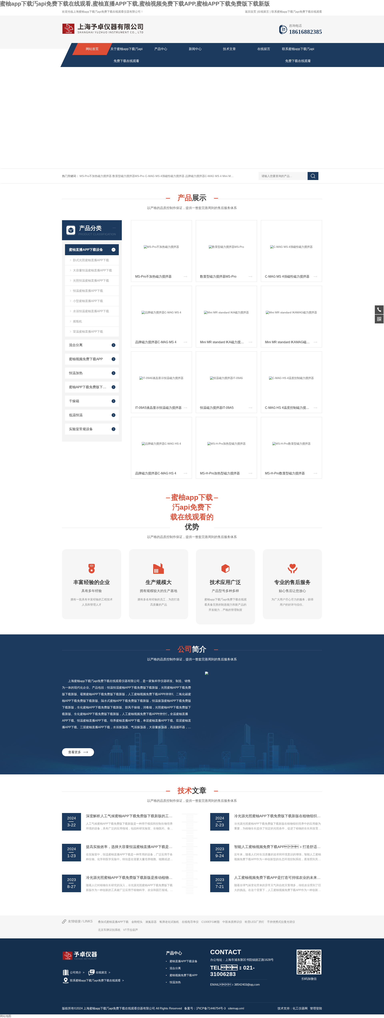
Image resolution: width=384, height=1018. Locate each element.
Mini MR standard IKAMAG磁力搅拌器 (292, 342)
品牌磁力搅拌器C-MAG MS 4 (203, 176)
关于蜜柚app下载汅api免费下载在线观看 (126, 55)
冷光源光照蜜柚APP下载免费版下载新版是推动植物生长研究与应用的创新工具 (149, 878)
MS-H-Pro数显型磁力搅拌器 (285, 473)
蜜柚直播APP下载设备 (86, 250)
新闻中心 (195, 49)
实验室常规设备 (81, 429)
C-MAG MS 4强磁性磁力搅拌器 (164, 176)
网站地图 (5, 1016)
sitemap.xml (236, 1008)
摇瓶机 (77, 321)
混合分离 (76, 345)
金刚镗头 (137, 921)
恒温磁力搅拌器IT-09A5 (217, 407)
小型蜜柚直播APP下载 (88, 301)
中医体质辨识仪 (232, 921)
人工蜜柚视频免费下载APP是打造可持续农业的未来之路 (279, 878)
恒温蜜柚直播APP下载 (88, 290)
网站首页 (92, 49)
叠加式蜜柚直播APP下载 (113, 921)
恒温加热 (76, 373)
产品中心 (160, 49)
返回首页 (250, 11)
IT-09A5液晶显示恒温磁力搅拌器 (158, 407)
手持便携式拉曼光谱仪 (281, 921)
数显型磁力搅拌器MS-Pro (128, 176)
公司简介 (75, 972)
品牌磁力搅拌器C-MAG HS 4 (155, 473)
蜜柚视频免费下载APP (86, 359)
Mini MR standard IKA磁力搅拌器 (223, 342)
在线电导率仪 (190, 921)
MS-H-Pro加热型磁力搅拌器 (220, 473)
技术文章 (229, 49)
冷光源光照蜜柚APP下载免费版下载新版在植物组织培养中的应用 (286, 816)
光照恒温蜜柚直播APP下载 (91, 280)
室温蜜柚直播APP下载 (88, 331)
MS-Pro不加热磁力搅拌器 (96, 176)
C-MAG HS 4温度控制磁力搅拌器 (288, 407)
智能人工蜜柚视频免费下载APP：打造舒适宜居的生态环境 (288, 847)
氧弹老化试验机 (169, 921)
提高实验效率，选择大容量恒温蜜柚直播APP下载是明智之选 (134, 847)
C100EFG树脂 (210, 921)
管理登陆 (316, 1008)
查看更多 (75, 752)
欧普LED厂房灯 (254, 921)
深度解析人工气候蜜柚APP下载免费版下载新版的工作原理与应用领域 (142, 816)
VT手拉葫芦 (130, 929)
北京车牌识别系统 (109, 929)
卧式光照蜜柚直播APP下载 (91, 260)
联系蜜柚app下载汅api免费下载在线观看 (296, 11)
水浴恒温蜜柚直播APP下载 (91, 311)
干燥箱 (74, 401)
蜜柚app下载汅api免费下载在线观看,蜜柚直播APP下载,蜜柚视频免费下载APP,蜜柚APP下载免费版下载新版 (135, 4)
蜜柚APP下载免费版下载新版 (88, 387)
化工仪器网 (300, 1008)
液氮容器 (151, 921)
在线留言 (263, 11)
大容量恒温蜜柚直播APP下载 (92, 270)
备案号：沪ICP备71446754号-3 (205, 1008)
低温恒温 (76, 415)
